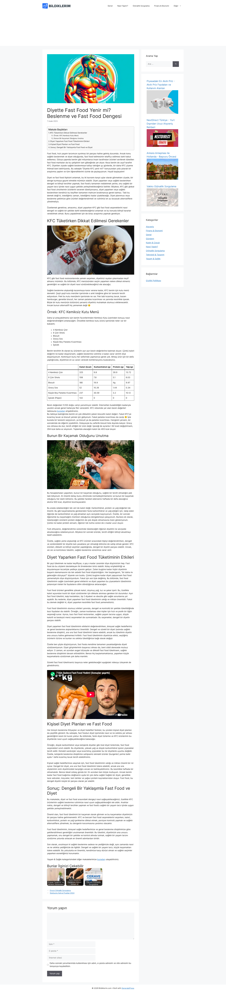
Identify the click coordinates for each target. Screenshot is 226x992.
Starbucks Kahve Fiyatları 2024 (62, 893)
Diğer (176, 6)
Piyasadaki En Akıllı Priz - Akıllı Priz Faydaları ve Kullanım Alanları (161, 85)
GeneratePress (128, 988)
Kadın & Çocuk (153, 243)
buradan (61, 411)
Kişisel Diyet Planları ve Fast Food (65, 144)
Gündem (150, 239)
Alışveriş (150, 227)
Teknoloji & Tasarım (155, 255)
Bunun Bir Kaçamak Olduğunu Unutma (69, 138)
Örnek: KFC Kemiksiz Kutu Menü (66, 135)
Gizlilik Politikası (153, 280)
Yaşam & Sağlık (153, 259)
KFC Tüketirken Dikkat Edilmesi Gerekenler (68, 133)
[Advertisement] (113, 29)
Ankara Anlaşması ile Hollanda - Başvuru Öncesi (161, 155)
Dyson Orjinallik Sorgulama (60, 890)
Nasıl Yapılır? (122, 6)
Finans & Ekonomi (161, 6)
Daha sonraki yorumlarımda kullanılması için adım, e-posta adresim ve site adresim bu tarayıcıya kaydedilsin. (90, 964)
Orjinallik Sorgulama (141, 6)
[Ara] (176, 64)
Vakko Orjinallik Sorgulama (161, 186)
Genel (110, 6)
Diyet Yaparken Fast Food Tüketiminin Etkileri (70, 141)
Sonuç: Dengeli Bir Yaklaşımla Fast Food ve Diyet (71, 147)
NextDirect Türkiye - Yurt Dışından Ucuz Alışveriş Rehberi (161, 124)
